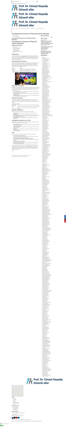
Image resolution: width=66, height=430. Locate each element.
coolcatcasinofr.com (45, 146)
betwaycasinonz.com (45, 94)
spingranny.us (44, 314)
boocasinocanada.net (45, 104)
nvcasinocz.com (44, 247)
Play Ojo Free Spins (16, 49)
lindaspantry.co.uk (45, 216)
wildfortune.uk (44, 356)
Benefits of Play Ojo (16, 50)
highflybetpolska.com (45, 180)
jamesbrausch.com (45, 203)
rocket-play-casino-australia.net (47, 290)
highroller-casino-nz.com (46, 181)
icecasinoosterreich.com (46, 190)
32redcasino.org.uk (45, 59)
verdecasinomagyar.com (46, 344)
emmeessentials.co (45, 157)
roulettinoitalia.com (45, 298)
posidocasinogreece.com (46, 277)
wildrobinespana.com (45, 359)
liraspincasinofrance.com (46, 217)
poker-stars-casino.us (45, 272)
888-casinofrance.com (45, 69)
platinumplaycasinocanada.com (47, 260)
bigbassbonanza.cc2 (45, 97)
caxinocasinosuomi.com (46, 134)
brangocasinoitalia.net (45, 110)
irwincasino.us (44, 196)
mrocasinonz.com (45, 236)
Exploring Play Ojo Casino (17, 47)
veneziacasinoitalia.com (45, 340)
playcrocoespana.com (45, 264)
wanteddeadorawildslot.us (46, 352)
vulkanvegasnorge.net (45, 350)
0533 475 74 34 (16, 1)
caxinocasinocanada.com (46, 133)
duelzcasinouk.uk (45, 156)
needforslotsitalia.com (45, 240)
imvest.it (43, 191)
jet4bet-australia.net (45, 204)
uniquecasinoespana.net (46, 337)
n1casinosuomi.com (45, 239)
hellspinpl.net (44, 178)
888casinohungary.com (45, 71)
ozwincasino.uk (44, 255)
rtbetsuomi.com (44, 301)
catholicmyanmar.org (45, 132)
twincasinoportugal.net (45, 332)
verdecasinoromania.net (46, 346)
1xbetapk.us (44, 57)
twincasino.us (44, 331)
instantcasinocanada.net (46, 193)
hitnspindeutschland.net (45, 183)
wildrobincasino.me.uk (45, 358)
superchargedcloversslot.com (46, 319)
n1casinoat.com (44, 238)
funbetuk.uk (44, 165)
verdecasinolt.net (45, 343)
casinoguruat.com (45, 126)
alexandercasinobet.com (46, 75)
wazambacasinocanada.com (46, 353)
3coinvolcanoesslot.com (46, 60)
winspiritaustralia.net (45, 361)
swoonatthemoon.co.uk (45, 322)
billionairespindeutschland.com (46, 99)
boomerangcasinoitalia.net (46, 107)
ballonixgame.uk (44, 83)
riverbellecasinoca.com (45, 286)
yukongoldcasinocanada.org (46, 370)
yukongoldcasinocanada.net (46, 369)
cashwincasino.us (45, 121)
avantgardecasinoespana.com (46, 78)
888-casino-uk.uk (45, 68)
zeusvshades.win (44, 373)
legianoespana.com (45, 215)
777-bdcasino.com (45, 61)
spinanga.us (44, 309)
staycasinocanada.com (45, 316)
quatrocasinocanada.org (46, 278)
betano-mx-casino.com (45, 90)
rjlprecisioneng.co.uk (45, 287)
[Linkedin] (28, 0)
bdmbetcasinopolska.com (46, 87)
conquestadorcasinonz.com (46, 144)
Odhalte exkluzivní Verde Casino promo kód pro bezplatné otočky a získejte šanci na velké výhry (47, 43)
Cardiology (44, 116)
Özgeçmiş (13, 28)
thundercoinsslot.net (45, 327)
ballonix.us (44, 82)
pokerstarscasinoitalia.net (46, 276)
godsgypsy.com (44, 172)
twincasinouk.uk (44, 333)
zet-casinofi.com (44, 371)
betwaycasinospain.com (46, 95)
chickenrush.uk (44, 139)
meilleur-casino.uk (45, 226)
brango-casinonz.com (45, 109)
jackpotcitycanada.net (45, 199)
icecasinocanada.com (45, 188)
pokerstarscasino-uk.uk (45, 273)
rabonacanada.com (45, 280)
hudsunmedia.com (45, 187)
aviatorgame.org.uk (45, 80)
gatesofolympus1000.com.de (46, 170)
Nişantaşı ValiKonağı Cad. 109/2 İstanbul (19, 3)
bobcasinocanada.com (45, 103)
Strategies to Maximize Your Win (18, 51)
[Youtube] (26, 0)
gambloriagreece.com (45, 169)
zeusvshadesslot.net (45, 374)
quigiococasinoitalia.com (46, 279)
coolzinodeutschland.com (46, 147)
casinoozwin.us (44, 130)
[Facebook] (27, 0)
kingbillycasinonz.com (45, 211)
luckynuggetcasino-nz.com (46, 219)
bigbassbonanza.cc (45, 96)
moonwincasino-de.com (46, 230)
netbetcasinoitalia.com (45, 244)
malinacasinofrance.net (45, 224)
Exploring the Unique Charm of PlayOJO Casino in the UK (22, 155)
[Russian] (11, 31)
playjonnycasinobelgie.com (46, 265)
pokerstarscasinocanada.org (46, 274)
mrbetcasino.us (44, 232)
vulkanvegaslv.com (45, 349)
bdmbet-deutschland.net (46, 86)
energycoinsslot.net (45, 158)
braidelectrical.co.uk (45, 108)
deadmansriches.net (45, 151)
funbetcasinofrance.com (46, 164)
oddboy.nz (44, 250)
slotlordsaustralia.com (45, 304)
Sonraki (13, 156)
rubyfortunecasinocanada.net (46, 302)
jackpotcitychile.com (45, 201)
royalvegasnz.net (45, 300)
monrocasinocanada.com (46, 228)
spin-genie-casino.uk (45, 308)
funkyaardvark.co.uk (45, 166)
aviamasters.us (44, 79)
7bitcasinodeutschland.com (46, 66)
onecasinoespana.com (45, 252)
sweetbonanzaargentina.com (46, 321)
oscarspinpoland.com (45, 254)
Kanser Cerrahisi (18, 28)
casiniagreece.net (45, 122)
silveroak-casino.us (45, 303)
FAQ (13, 52)
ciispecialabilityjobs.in (45, 141)
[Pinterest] (13, 153)
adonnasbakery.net (45, 73)
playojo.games (44, 268)
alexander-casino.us (45, 74)
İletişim (43, 28)
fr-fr (43, 162)
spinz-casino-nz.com (45, 315)
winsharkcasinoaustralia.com (46, 360)
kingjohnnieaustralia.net (45, 212)
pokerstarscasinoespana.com (46, 275)
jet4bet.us (43, 205)
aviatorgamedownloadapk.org (46, 81)
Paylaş (13, 150)
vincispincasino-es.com (45, 348)
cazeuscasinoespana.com (46, 135)
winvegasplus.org (45, 362)
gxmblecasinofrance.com (46, 176)
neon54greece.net (45, 242)
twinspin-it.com (44, 334)
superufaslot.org (44, 320)
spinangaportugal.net (45, 310)
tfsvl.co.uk (44, 325)
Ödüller (14, 401)
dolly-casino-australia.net (46, 154)
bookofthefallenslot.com (46, 105)
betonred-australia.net (45, 91)
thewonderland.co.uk (45, 326)
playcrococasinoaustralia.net (46, 263)
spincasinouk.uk (44, 312)
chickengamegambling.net (46, 138)
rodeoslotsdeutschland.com (46, 291)
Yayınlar (14, 400)
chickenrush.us (44, 140)
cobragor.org (44, 143)
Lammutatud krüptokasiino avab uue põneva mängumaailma (46, 48)
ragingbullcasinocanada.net (46, 283)
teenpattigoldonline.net (45, 324)
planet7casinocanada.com (46, 259)
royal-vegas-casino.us (45, 299)
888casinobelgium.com (45, 70)
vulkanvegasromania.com (46, 351)
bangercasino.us (44, 84)
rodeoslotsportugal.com (46, 292)
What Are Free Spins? (16, 48)
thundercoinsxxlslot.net (45, 328)
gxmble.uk (44, 175)
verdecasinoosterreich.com (46, 345)
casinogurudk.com (45, 127)
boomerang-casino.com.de (46, 106)
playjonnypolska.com (45, 266)
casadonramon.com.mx (45, 118)
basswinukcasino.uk (45, 85)
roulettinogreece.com (45, 297)
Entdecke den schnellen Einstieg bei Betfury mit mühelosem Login (46, 52)
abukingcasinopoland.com (46, 72)
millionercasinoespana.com (46, 227)
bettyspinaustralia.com (45, 92)
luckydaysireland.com (45, 218)
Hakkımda (14, 399)
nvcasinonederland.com (45, 248)
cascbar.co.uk (44, 119)
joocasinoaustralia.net (45, 207)
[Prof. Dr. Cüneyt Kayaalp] (30, 7)
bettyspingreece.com (45, 93)
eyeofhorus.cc (44, 159)
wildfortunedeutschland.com (46, 357)
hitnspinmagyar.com (45, 184)
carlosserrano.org (45, 117)
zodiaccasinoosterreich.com (46, 375)
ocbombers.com (44, 249)
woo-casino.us (44, 364)
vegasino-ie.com (44, 339)
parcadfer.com (44, 256)
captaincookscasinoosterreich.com (47, 114)
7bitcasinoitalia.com (45, 67)
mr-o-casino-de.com (45, 231)
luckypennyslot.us (45, 220)
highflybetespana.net (45, 179)
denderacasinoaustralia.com (46, 153)
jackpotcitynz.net (45, 202)
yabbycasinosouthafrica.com (46, 368)
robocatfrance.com (45, 289)
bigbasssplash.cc (45, 98)
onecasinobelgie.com (45, 251)
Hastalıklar (44, 177)
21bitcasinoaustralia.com (46, 58)
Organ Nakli (27, 28)
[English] (11, 29)
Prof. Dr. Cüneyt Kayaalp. (21, 419)
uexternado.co (44, 336)
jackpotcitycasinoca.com (46, 200)
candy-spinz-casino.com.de (46, 111)
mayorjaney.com (44, 225)
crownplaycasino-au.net (46, 150)
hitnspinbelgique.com (45, 182)
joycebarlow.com (45, 208)
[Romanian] (11, 30)
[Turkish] (11, 32)
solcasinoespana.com (45, 307)
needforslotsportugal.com (46, 241)
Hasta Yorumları (15, 402)
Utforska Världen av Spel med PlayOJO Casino (21, 156)
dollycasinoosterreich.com (46, 155)
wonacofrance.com (45, 363)
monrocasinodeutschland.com (46, 229)
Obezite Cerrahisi (23, 28)
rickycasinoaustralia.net (45, 284)
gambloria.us (44, 167)
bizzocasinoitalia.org (45, 102)
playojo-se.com (44, 267)
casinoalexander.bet (45, 123)
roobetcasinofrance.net (45, 295)
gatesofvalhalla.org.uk (45, 171)
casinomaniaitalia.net (45, 128)
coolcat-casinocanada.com (46, 145)
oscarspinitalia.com (45, 253)
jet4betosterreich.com (45, 206)
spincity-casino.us (45, 313)
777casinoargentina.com (46, 63)
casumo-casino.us (45, 131)
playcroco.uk (44, 262)
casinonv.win (44, 129)
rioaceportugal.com (45, 285)
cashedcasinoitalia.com (45, 120)
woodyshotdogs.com (45, 365)
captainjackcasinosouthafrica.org (47, 115)
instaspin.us (44, 194)
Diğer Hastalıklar (33, 28)
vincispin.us (44, 347)
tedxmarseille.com (45, 323)
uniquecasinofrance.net (45, 338)
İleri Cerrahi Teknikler (39, 28)
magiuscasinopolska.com (46, 223)
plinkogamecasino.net (45, 271)
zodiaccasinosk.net (45, 376)
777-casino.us (44, 62)
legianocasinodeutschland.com (46, 214)
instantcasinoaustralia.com (46, 192)
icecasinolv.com (44, 189)
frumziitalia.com (44, 163)
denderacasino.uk (45, 152)
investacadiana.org (45, 195)
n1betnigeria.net (44, 237)
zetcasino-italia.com (45, 372)
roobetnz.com (44, 296)
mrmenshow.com (44, 235)
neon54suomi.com (45, 243)
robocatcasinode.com (45, 288)
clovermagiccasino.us (45, 142)
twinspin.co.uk (44, 335)
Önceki (13, 155)
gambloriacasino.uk (45, 168)
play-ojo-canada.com (16, 36)
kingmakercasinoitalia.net (46, 213)
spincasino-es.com (45, 311)
